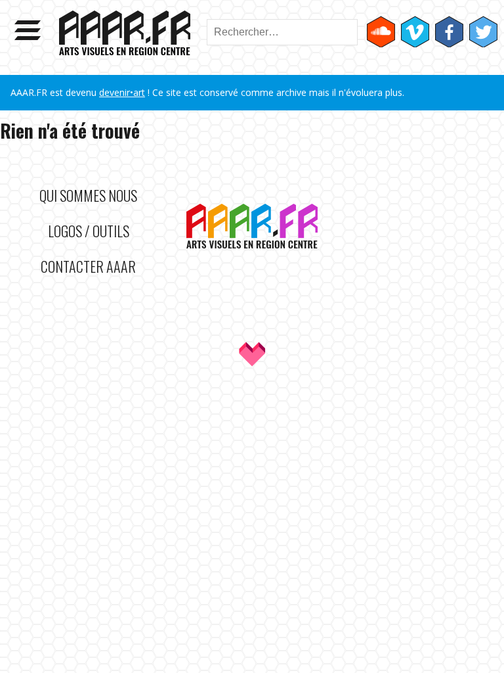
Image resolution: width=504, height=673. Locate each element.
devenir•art (122, 92)
